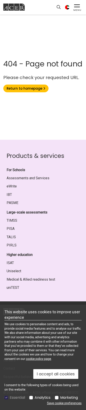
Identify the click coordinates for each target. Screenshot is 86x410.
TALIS (11, 237)
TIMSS (12, 220)
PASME (12, 203)
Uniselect (14, 271)
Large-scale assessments (27, 212)
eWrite (12, 186)
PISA (11, 229)
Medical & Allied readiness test (31, 279)
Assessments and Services (28, 178)
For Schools (16, 170)
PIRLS (12, 245)
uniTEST (13, 287)
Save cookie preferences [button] (64, 403)
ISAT (10, 263)
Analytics (42, 397)
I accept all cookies (56, 374)
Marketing (69, 397)
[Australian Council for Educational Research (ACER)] (14, 7)
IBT (9, 195)
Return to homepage (25, 88)
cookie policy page (38, 359)
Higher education (20, 255)
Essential (17, 397)
